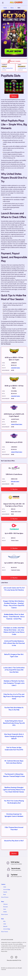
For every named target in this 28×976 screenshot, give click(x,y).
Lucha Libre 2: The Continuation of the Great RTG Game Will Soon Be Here (14, 670)
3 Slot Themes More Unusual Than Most (14, 828)
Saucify (5, 892)
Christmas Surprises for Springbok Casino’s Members (14, 815)
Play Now (14, 96)
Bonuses (5, 906)
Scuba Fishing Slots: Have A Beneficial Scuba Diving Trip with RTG (14, 723)
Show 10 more (4, 897)
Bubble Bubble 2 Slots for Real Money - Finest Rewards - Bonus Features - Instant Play (14, 616)
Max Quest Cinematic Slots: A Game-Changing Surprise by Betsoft (14, 736)
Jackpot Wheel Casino (16, 424)
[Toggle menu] (2, 2)
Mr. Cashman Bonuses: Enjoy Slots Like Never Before (14, 762)
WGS (4, 887)
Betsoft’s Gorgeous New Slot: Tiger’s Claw (14, 655)
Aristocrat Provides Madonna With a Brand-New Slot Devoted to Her (14, 643)
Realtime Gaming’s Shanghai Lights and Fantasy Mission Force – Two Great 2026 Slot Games (14, 790)
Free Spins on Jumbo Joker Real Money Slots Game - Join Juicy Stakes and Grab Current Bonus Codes (14, 631)
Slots (4, 909)
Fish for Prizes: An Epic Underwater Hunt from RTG (14, 749)
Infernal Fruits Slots (22, 68)
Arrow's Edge (6, 889)
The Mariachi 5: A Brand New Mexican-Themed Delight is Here (14, 775)
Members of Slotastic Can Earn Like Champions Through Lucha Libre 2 (14, 683)
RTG (4, 921)
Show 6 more (4, 914)
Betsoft (5, 926)
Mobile (5, 911)
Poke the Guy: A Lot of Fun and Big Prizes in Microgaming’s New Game (14, 696)
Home (5, 7)
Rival (4, 894)
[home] (16, 4)
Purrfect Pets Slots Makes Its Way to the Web (14, 709)
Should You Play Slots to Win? (14, 841)
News (12, 7)
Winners (5, 904)
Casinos (3, 884)
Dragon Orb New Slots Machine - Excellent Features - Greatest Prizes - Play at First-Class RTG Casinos (14, 604)
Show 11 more (4, 931)
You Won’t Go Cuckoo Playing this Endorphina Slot (14, 802)
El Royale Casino (15, 481)
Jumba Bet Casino (15, 367)
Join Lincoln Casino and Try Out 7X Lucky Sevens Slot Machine (14, 589)
